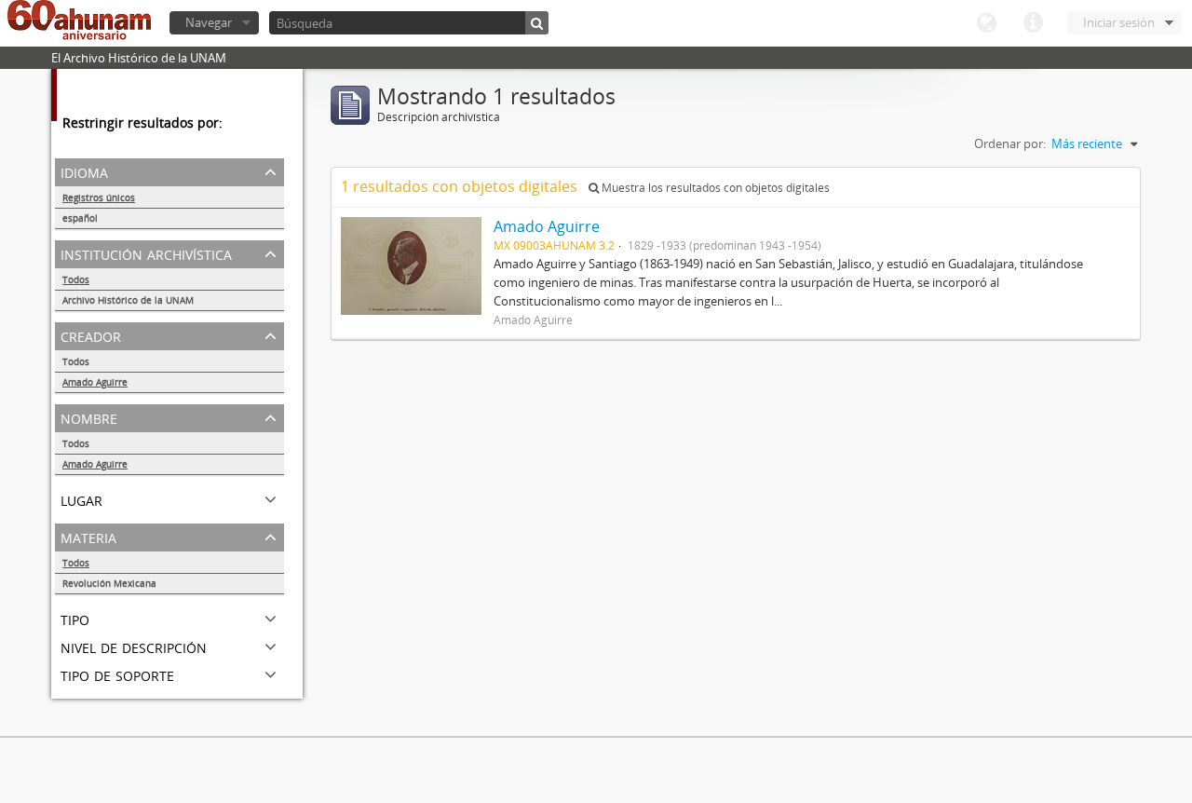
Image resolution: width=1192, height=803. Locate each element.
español (80, 218)
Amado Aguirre (95, 381)
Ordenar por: (1010, 143)
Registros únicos (98, 197)
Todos (75, 279)
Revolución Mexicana (109, 583)
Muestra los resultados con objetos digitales (714, 188)
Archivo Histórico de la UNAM (128, 299)
